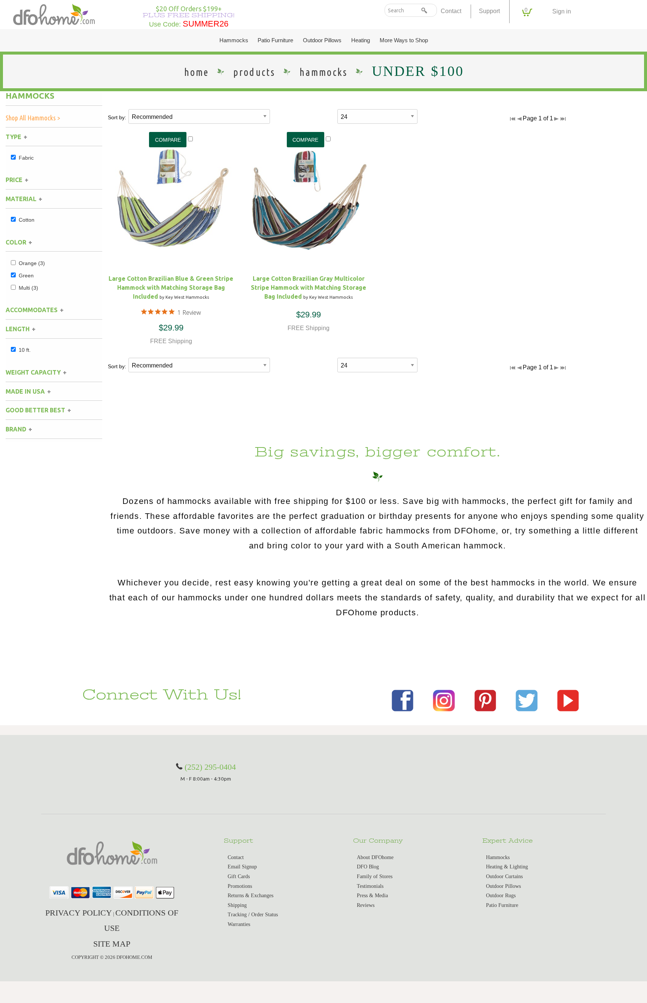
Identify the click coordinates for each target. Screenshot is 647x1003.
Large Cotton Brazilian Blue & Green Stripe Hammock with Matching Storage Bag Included (171, 287)
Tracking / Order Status (253, 914)
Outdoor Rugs (501, 895)
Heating (360, 40)
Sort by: (117, 117)
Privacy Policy (78, 912)
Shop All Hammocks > (33, 117)
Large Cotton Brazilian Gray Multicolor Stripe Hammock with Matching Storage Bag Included (308, 287)
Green (26, 276)
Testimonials (370, 886)
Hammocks (233, 40)
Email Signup (242, 867)
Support (489, 11)
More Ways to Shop (404, 40)
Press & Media (372, 895)
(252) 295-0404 (210, 767)
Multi (28, 288)
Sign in (561, 11)
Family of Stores (374, 876)
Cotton (26, 220)
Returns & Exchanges (250, 895)
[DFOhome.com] (54, 13)
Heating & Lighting (507, 867)
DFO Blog (368, 867)
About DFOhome (375, 857)
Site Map (111, 943)
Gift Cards (239, 876)
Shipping (237, 905)
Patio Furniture (275, 40)
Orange (32, 263)
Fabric (26, 158)
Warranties (239, 924)
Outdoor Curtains (504, 876)
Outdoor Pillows (322, 40)
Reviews (365, 905)
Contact (451, 11)
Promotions (240, 886)
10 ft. (25, 350)
